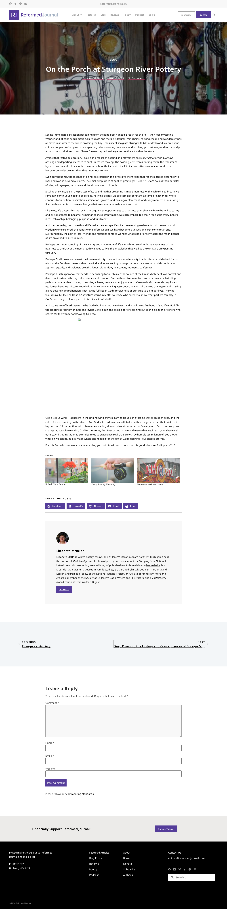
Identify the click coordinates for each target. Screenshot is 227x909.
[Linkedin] (174, 869)
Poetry (127, 14)
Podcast (139, 14)
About (75, 14)
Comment (52, 703)
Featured (91, 14)
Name (49, 742)
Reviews (114, 14)
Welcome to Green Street (150, 484)
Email (49, 755)
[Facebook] (10, 3)
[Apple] (15, 3)
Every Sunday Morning (103, 484)
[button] (213, 14)
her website (153, 565)
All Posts (64, 589)
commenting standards (80, 794)
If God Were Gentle (55, 484)
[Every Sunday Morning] (112, 470)
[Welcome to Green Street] (158, 470)
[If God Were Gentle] (66, 470)
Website (50, 768)
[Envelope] (25, 3)
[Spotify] (20, 3)
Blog (103, 14)
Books (152, 14)
